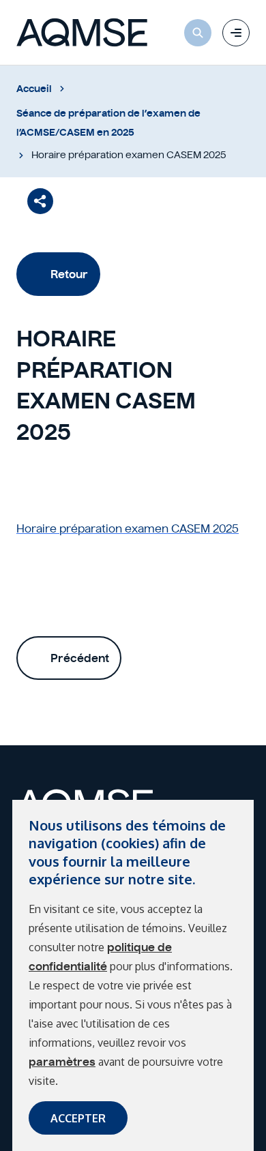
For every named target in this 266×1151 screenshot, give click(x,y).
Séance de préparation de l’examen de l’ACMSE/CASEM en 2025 (108, 122)
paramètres (62, 1061)
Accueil (34, 89)
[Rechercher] (197, 32)
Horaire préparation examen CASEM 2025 (127, 528)
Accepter (78, 1118)
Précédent (79, 658)
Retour (69, 274)
